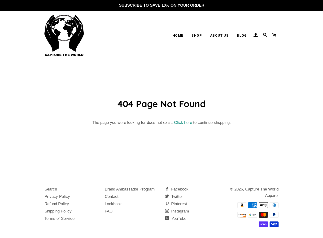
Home (178, 35)
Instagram (179, 211)
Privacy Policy (57, 196)
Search (50, 189)
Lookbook (113, 204)
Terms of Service (59, 218)
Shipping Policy (58, 211)
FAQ (109, 211)
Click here (183, 122)
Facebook (179, 189)
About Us (219, 35)
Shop (197, 35)
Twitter (176, 196)
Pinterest (178, 204)
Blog (242, 35)
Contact (111, 196)
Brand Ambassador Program (130, 189)
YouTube (178, 218)
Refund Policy (56, 204)
